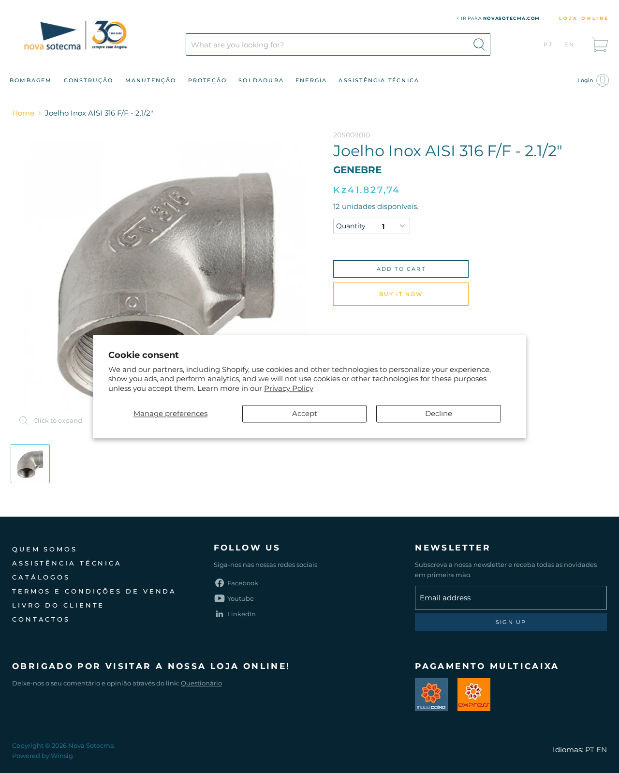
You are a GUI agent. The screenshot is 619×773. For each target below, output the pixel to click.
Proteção (207, 80)
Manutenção (151, 80)
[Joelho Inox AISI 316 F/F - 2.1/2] (30, 464)
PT (549, 44)
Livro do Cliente (58, 605)
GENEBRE (357, 170)
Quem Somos (44, 549)
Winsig (62, 755)
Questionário (201, 683)
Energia (311, 80)
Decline (438, 413)
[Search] (479, 44)
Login (585, 80)
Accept (304, 413)
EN (569, 44)
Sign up (511, 622)
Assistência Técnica (379, 80)
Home (23, 113)
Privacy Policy (288, 388)
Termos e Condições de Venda (94, 591)
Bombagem (31, 80)
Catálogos (41, 577)
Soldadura (261, 80)
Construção (89, 80)
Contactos (41, 619)
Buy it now (401, 294)
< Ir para (498, 18)
